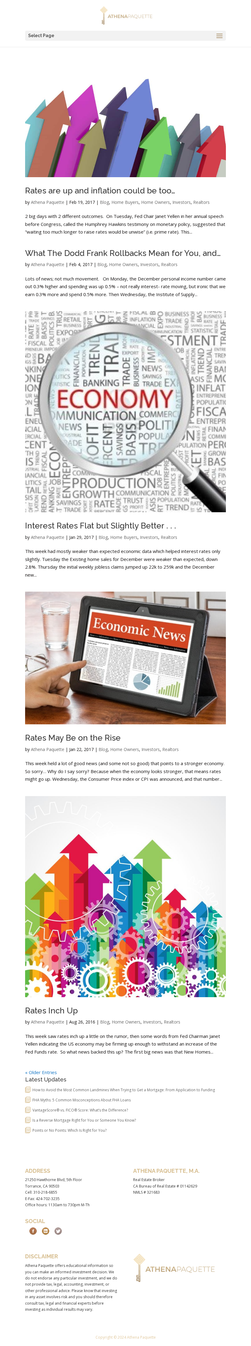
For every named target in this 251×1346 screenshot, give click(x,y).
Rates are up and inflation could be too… (100, 190)
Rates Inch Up (51, 1010)
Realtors (201, 202)
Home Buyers (125, 202)
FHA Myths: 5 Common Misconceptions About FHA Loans (81, 1100)
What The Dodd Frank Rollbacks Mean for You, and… (123, 253)
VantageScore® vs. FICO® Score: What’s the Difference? (80, 1110)
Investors (181, 202)
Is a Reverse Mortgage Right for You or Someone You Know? (84, 1120)
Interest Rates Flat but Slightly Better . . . (100, 525)
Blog (104, 202)
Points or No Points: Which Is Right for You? (69, 1130)
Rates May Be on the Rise (73, 737)
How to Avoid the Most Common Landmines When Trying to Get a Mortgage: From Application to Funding (123, 1089)
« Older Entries (41, 1072)
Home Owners (155, 202)
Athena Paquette (47, 202)
